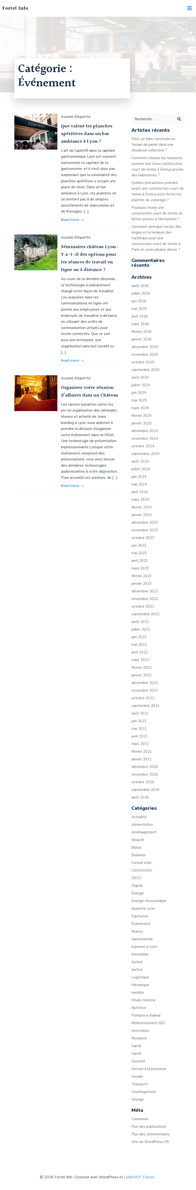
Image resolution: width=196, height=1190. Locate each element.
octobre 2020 (142, 782)
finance (137, 931)
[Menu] (189, 8)
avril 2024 (139, 492)
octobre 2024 (142, 446)
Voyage (137, 1099)
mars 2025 (140, 408)
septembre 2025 (145, 369)
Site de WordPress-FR (150, 1141)
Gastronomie (142, 939)
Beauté (137, 839)
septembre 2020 (145, 789)
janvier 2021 (141, 759)
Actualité (139, 816)
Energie (137, 893)
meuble (137, 992)
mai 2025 (139, 400)
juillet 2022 (140, 629)
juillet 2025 (140, 385)
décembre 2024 (144, 430)
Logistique (140, 977)
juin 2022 (138, 637)
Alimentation (142, 824)
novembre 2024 (144, 438)
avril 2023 (139, 560)
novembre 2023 (144, 530)
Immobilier (140, 954)
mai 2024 (139, 484)
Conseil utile (141, 862)
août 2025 (140, 377)
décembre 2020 (144, 766)
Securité (138, 1061)
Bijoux (136, 847)
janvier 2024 (141, 514)
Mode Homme (143, 1000)
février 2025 (141, 415)
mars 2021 (140, 743)
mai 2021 (139, 728)
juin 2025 (138, 392)
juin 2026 (138, 301)
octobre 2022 (142, 606)
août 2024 (140, 461)
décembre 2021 (144, 682)
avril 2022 (139, 652)
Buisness (138, 855)
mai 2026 (139, 308)
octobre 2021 (142, 698)
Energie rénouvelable (148, 900)
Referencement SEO (148, 1023)
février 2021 (141, 751)
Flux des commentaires (150, 1134)
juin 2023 (138, 545)
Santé (136, 1046)
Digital (136, 885)
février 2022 (141, 667)
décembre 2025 (144, 346)
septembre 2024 (145, 453)
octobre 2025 (142, 362)
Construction (141, 870)
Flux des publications (148, 1126)
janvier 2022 (141, 675)
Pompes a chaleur (146, 1015)
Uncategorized (143, 1091)
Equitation (139, 916)
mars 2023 (140, 568)
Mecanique (140, 984)
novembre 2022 (144, 598)
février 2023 (141, 576)
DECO (136, 878)
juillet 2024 (140, 469)
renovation (140, 1030)
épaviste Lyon (143, 908)
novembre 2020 (144, 774)
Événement (141, 923)
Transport (139, 1084)
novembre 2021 (144, 690)
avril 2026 (139, 316)
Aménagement (143, 832)
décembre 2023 (144, 522)
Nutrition (138, 1007)
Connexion (139, 1119)
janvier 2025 (141, 423)
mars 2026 (140, 324)
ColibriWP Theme (139, 1177)
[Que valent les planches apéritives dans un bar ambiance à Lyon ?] (35, 131)
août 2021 (140, 713)
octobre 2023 (142, 537)
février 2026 (141, 331)
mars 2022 (140, 660)
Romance (139, 1038)
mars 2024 (140, 499)
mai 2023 (139, 553)
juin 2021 (138, 721)
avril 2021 (139, 736)
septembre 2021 (145, 705)
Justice (136, 962)
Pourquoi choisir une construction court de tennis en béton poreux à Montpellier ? (157, 213)
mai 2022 (139, 644)
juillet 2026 (140, 293)
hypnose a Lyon (144, 946)
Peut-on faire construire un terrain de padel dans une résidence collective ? (153, 144)
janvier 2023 (141, 583)
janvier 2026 (141, 339)
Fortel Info (15, 8)
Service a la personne (148, 1068)
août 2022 (140, 621)
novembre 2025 (144, 354)
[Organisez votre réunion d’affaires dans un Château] (35, 393)
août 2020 (140, 797)
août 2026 (140, 285)
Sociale (137, 1076)
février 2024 (141, 507)
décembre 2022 (144, 591)
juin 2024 (138, 476)
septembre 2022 (145, 614)
